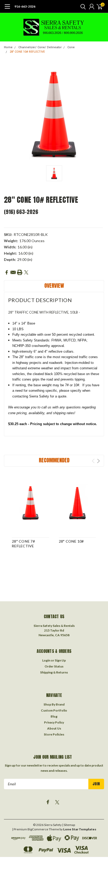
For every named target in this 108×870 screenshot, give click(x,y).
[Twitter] (26, 272)
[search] (82, 6)
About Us (54, 728)
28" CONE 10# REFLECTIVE (27, 51)
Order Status (54, 666)
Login (46, 660)
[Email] (13, 272)
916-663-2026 (24, 6)
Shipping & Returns (54, 672)
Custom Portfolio (54, 710)
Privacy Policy (54, 722)
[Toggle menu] (7, 9)
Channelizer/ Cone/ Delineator (40, 47)
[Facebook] (6, 272)
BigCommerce (38, 829)
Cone (71, 47)
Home (8, 47)
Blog (54, 716)
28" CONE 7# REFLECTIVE (23, 543)
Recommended (54, 460)
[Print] (19, 272)
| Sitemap (68, 825)
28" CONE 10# (71, 541)
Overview (54, 285)
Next (98, 461)
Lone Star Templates (79, 829)
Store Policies (54, 734)
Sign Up (60, 660)
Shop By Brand (54, 704)
